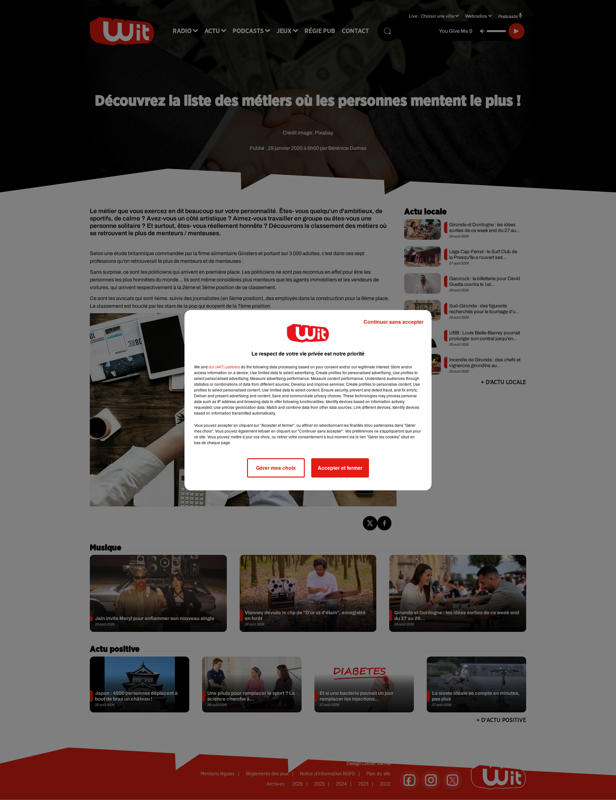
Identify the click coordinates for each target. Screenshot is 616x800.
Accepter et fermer (340, 467)
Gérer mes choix (276, 467)
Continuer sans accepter (394, 321)
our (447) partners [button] (224, 366)
